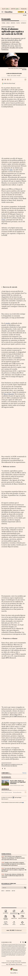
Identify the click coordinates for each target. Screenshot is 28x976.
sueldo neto (22, 913)
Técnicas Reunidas (17, 792)
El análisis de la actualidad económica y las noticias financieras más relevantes (11, 765)
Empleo (8, 23)
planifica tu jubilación (5, 919)
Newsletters (13, 964)
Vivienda (3, 23)
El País (25, 15)
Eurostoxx (8, 890)
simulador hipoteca (14, 913)
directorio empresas (22, 918)
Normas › (25, 772)
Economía (6, 19)
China (3, 220)
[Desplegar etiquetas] (25, 792)
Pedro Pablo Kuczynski (6, 792)
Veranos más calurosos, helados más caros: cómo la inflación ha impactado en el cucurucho (12, 876)
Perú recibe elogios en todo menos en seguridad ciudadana (17, 782)
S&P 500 (13, 8)
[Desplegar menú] (2, 11)
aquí (23, 802)
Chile (11, 170)
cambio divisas (14, 918)
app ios (14, 924)
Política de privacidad (16, 962)
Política (18, 23)
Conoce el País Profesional (14, 930)
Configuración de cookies (6, 962)
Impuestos (13, 23)
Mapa (7, 964)
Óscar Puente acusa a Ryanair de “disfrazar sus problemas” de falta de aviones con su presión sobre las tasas (13, 858)
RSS (9, 964)
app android (22, 924)
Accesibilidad (23, 962)
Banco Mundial (9, 394)
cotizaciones (5, 924)
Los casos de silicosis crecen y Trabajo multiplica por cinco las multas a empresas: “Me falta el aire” (13, 870)
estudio (7, 323)
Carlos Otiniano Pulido (14, 73)
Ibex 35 (3, 8)
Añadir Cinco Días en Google (9, 83)
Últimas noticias (6, 853)
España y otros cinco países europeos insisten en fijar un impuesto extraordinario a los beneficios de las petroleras (13, 864)
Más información (4, 799)
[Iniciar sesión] (25, 12)
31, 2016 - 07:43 (15, 75)
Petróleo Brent (24, 8)
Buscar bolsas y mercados (8, 883)
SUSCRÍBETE (20, 11)
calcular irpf (5, 913)
